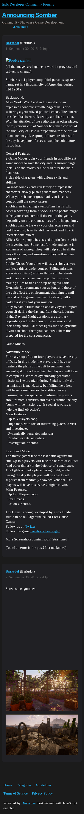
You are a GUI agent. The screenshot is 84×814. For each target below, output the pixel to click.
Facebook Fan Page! (45, 531)
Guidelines (43, 785)
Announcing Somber (29, 15)
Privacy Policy (42, 793)
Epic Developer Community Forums (28, 4)
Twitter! (31, 526)
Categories (24, 785)
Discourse (29, 803)
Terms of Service (15, 793)
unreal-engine (20, 26)
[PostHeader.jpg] (18, 60)
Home (7, 785)
